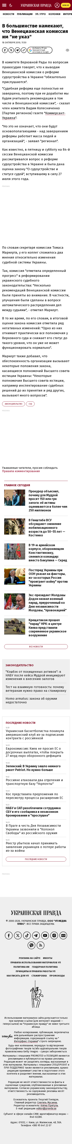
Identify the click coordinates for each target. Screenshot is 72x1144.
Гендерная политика (45, 967)
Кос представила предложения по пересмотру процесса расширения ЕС (34, 796)
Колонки (54, 14)
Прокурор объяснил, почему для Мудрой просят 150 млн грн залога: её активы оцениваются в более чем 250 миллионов (48, 500)
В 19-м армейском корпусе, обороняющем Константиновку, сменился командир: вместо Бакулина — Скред (48, 552)
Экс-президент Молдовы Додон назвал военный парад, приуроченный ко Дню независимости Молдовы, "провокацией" (48, 602)
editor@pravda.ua (46, 1108)
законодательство (13, 404)
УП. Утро (40, 14)
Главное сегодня (17, 485)
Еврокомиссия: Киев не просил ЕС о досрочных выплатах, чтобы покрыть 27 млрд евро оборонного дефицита (34, 752)
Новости (8, 14)
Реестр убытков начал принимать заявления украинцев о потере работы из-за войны (36, 846)
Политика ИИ (21, 967)
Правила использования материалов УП (35, 962)
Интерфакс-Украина (26, 1041)
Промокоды (57, 975)
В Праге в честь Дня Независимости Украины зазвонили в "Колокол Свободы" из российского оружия (33, 829)
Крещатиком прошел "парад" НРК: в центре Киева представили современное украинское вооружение (47, 627)
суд (30, 404)
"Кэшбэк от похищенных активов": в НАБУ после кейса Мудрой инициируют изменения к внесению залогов (35, 675)
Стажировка (39, 975)
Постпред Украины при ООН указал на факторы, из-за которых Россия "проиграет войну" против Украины (48, 577)
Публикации (25, 14)
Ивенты (47, 958)
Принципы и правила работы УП (35, 971)
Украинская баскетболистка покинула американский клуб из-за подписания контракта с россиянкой (35, 734)
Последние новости (20, 722)
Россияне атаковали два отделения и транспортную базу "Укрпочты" (34, 782)
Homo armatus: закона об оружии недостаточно (31, 700)
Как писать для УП (18, 975)
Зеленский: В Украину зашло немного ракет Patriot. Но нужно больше (33, 768)
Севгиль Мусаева (47, 1102)
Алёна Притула (49, 1105)
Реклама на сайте (29, 958)
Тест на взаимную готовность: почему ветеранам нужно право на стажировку (36, 689)
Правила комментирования (21, 471)
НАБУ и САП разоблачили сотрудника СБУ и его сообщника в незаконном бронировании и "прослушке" (33, 811)
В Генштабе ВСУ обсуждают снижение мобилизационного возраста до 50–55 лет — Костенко (47, 527)
